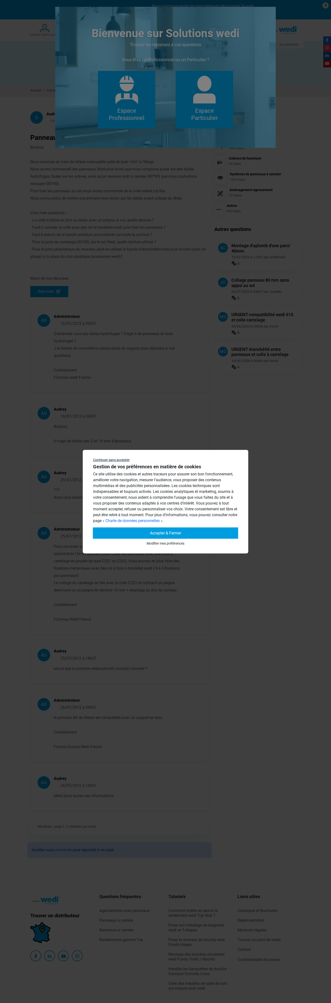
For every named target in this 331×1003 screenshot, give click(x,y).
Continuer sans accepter (111, 460)
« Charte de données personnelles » (132, 520)
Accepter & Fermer (165, 533)
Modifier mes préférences (165, 543)
